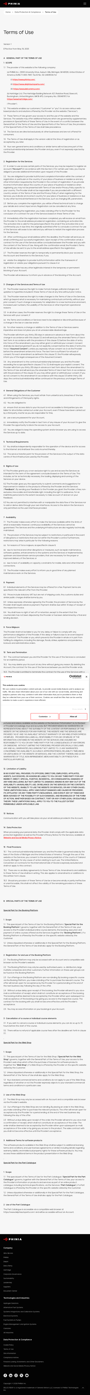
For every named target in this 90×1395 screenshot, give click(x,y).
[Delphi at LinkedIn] (10, 1375)
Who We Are (8, 1253)
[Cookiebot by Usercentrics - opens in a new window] (71, 677)
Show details (77, 709)
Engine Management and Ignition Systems (20, 1324)
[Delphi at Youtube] (27, 1375)
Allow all (73, 716)
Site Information (10, 1353)
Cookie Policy (9, 1345)
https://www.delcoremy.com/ (26, 89)
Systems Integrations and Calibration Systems (22, 1312)
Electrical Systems (11, 1316)
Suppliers (7, 1287)
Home (8, 12)
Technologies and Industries (16, 1298)
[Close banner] (86, 677)
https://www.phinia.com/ (24, 80)
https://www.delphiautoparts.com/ (29, 84)
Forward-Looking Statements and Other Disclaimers (24, 1362)
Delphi (6, 1262)
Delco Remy (8, 1266)
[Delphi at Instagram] (16, 1375)
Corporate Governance (12, 1274)
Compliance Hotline (11, 1357)
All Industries (8, 1333)
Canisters (7, 1328)
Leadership (8, 1282)
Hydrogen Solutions (11, 1303)
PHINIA (6, 1257)
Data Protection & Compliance (28, 12)
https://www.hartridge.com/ (19, 99)
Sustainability (9, 1278)
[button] (82, 1388)
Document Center (10, 1291)
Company (8, 1248)
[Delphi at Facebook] (5, 1375)
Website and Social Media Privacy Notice (22, 838)
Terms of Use (8, 1349)
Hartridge (7, 1270)
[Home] (12, 3)
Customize (43, 716)
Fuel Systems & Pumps (12, 1320)
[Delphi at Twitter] (21, 1375)
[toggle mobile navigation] (84, 3)
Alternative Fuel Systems (13, 1307)
